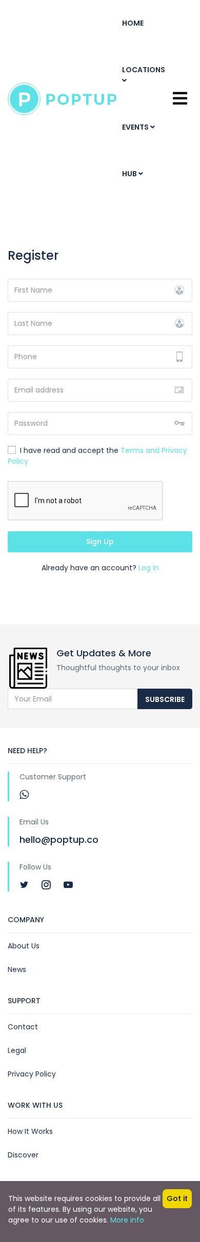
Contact (23, 1027)
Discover (23, 1155)
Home (133, 23)
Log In (148, 568)
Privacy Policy (32, 1074)
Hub (130, 174)
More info (127, 1220)
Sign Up (100, 541)
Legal (17, 1050)
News (17, 969)
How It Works (30, 1131)
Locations (143, 70)
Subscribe (165, 699)
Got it (177, 1198)
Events (136, 127)
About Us (23, 946)
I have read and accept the (97, 455)
